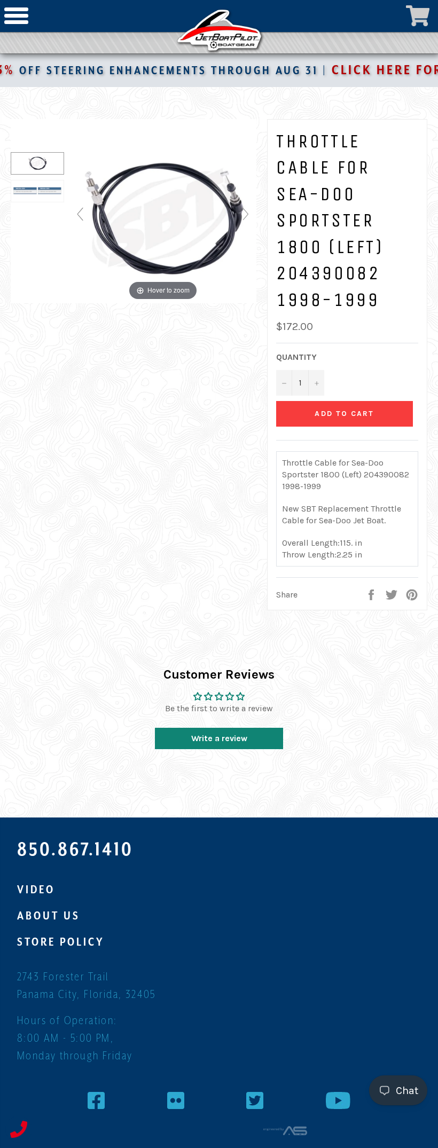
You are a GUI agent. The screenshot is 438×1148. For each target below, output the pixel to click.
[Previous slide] (80, 214)
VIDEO (36, 889)
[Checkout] (417, 16)
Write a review (219, 738)
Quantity (296, 357)
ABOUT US (48, 915)
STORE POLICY (61, 941)
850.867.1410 (75, 849)
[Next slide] (245, 214)
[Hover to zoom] (162, 219)
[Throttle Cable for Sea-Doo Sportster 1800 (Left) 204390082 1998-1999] (37, 163)
